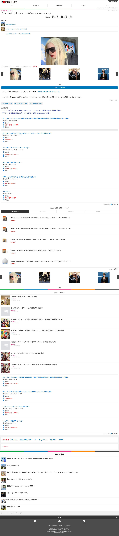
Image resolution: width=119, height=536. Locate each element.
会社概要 (60, 525)
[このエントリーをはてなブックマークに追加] (70, 17)
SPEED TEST (59, 5)
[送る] (61, 17)
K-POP (61, 440)
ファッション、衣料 (21, 103)
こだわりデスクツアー (26, 440)
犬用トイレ (98, 211)
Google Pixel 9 (43, 440)
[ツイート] (53, 17)
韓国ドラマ (53, 440)
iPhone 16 (14, 440)
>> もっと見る (113, 269)
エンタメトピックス (36, 103)
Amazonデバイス (15, 211)
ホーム (12, 5)
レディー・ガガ (7, 103)
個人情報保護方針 (67, 525)
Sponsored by (107, 204)
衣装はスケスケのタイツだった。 (49, 92)
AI (35, 440)
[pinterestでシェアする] (66, 17)
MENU (112, 1)
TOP (59, 517)
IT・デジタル (35, 5)
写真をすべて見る (60, 87)
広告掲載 (55, 525)
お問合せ (50, 525)
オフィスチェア (43, 211)
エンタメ (83, 5)
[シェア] (57, 17)
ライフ (107, 5)
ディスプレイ (71, 211)
